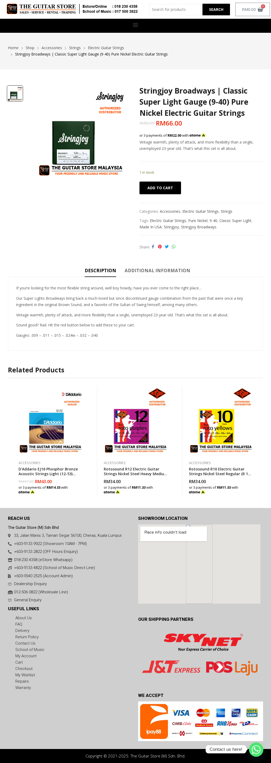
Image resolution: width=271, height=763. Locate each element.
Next (259, 441)
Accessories (170, 211)
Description (100, 270)
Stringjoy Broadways (198, 226)
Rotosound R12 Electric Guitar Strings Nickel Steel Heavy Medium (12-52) (136, 473)
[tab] (100, 271)
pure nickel (197, 220)
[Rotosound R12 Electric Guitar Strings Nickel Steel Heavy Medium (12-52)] (135, 420)
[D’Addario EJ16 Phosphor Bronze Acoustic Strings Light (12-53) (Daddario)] (50, 420)
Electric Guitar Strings (200, 211)
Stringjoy (171, 226)
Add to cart (160, 187)
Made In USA (150, 226)
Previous (12, 441)
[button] (135, 24)
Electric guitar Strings (168, 220)
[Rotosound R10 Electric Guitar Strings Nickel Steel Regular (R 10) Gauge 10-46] (221, 420)
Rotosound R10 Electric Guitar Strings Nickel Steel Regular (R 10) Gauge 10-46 (220, 473)
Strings (226, 211)
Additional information (157, 270)
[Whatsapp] (256, 749)
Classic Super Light (235, 220)
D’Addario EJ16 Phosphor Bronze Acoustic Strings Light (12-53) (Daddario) (48, 473)
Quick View (82, 391)
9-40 (213, 220)
